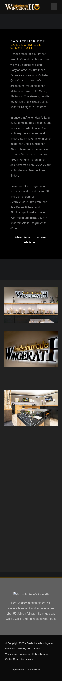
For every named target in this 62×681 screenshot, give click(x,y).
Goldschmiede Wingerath (40, 643)
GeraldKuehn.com (23, 659)
